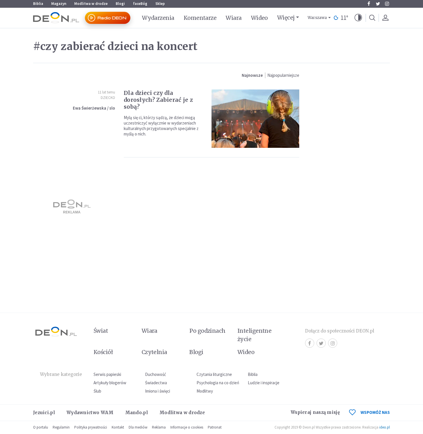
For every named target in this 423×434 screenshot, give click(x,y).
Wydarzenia (158, 17)
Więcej (286, 17)
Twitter (378, 4)
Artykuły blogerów (110, 382)
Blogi (120, 3)
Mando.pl (136, 412)
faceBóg (140, 3)
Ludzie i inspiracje (263, 382)
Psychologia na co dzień (218, 382)
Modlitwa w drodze (91, 3)
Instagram (387, 4)
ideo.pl (384, 427)
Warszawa (317, 18)
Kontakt (118, 427)
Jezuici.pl (44, 412)
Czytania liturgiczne (214, 374)
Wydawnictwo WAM (90, 412)
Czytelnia (154, 352)
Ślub (97, 391)
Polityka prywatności (90, 427)
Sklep (160, 3)
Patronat (215, 427)
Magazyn (58, 3)
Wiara (233, 17)
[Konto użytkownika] (385, 17)
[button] (358, 17)
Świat (101, 330)
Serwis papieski (107, 374)
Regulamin (61, 427)
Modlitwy (205, 391)
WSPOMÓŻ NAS (375, 412)
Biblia (38, 3)
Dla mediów (138, 427)
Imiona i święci (157, 391)
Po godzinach (207, 330)
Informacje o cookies (186, 427)
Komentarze (200, 17)
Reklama (159, 427)
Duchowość (155, 374)
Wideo (259, 17)
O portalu (40, 427)
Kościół (103, 352)
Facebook (368, 4)
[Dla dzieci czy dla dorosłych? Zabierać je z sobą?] (255, 118)
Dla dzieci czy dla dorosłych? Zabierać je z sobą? (158, 99)
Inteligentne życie (254, 335)
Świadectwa (156, 382)
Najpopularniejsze (283, 75)
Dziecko (108, 97)
